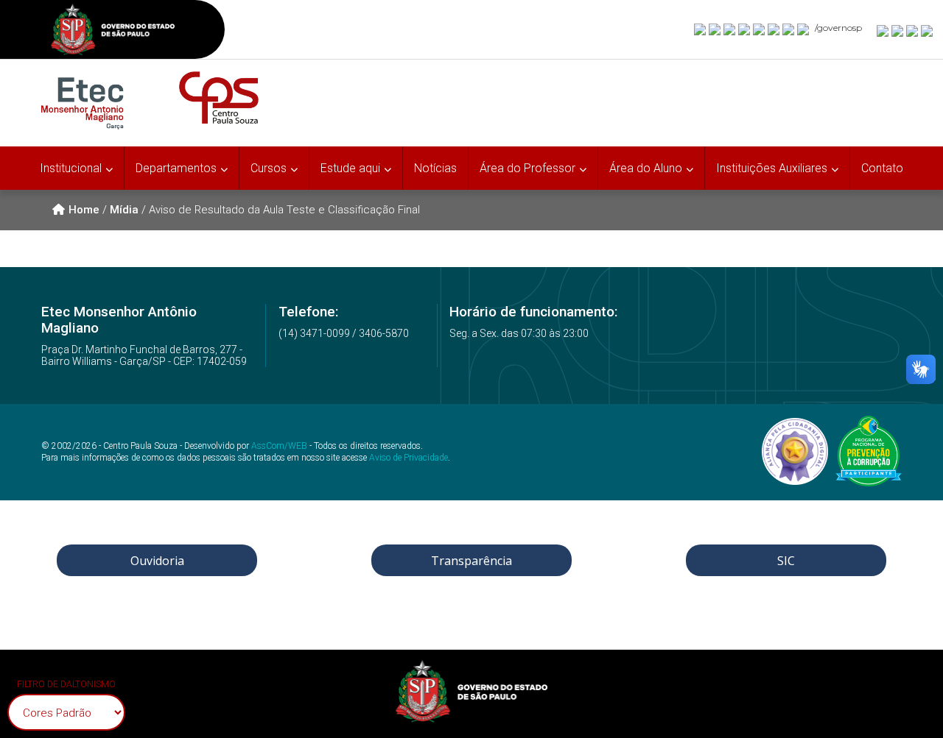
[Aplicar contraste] (912, 30)
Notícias (435, 168)
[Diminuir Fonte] (898, 30)
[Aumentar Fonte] (883, 30)
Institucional (71, 168)
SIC (786, 561)
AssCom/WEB (279, 446)
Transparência (471, 561)
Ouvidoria (157, 561)
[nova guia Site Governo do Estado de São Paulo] (112, 31)
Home (84, 209)
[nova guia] (927, 30)
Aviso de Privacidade (408, 458)
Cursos (268, 168)
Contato (882, 168)
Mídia (124, 209)
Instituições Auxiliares (771, 168)
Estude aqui (350, 168)
